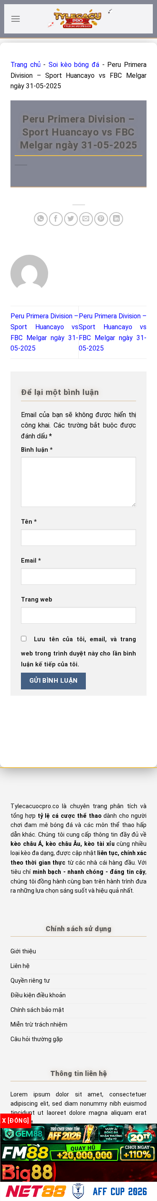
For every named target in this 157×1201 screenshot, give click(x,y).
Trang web (36, 599)
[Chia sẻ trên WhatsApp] (41, 219)
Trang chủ (25, 65)
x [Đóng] (15, 1120)
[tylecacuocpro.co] (79, 19)
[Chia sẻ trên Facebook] (56, 219)
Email (31, 560)
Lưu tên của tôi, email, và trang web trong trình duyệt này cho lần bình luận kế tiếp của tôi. (78, 652)
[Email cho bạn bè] (86, 219)
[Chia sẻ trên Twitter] (71, 219)
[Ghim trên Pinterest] (101, 219)
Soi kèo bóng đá (74, 65)
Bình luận (37, 449)
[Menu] (15, 18)
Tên (29, 521)
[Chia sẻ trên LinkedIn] (116, 219)
